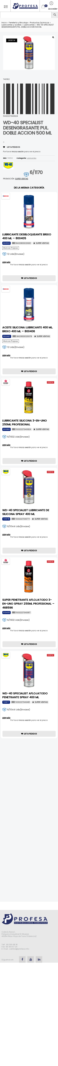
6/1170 (36, 172)
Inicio (4, 22)
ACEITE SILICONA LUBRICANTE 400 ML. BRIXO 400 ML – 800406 (27, 329)
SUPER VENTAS (21, 178)
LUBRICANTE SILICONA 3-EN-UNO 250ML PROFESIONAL (24, 422)
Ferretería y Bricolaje (18, 22)
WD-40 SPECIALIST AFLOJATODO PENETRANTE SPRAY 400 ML (25, 695)
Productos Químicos (39, 22)
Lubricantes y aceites (11, 24)
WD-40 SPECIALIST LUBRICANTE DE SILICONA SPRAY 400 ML (25, 512)
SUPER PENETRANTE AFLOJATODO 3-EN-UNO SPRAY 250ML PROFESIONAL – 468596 (28, 603)
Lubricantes (29, 24)
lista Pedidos (13, 147)
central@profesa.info (19, 949)
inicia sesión (18, 151)
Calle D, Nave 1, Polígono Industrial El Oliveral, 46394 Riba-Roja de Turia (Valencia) (19, 934)
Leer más (6, 262)
